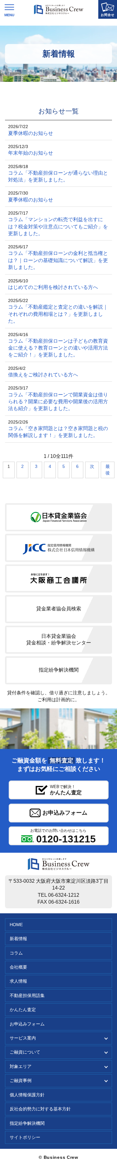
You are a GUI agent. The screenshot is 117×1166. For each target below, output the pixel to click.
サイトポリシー (25, 1137)
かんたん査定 (23, 1009)
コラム (16, 953)
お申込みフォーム (27, 1024)
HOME (16, 924)
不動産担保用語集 (27, 995)
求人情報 (18, 981)
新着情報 (18, 938)
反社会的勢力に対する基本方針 (40, 1109)
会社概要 (18, 967)
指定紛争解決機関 (27, 1123)
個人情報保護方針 (27, 1095)
